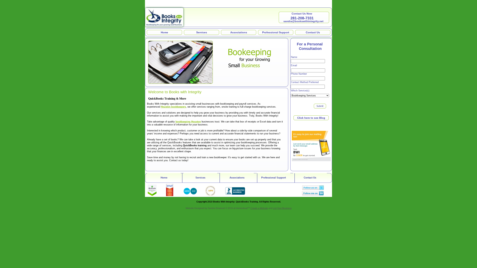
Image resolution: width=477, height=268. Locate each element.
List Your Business (282, 208)
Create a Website (259, 208)
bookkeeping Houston (188, 121)
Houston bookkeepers (173, 106)
